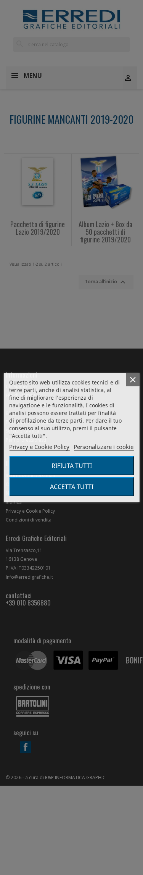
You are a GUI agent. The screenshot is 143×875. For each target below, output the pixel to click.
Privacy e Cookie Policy (39, 446)
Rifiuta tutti (71, 466)
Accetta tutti (71, 487)
